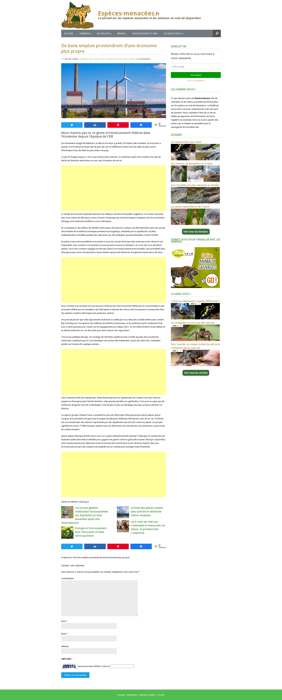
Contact (160, 695)
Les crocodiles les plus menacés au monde (195, 185)
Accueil (68, 33)
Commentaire (67, 578)
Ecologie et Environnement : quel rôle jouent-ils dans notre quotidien (91, 532)
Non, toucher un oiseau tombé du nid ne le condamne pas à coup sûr (195, 346)
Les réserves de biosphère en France (191, 163)
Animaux (85, 33)
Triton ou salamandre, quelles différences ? (195, 301)
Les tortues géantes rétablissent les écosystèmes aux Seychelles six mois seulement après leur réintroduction (84, 515)
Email (63, 634)
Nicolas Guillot (71, 59)
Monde (121, 33)
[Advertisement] (113, 188)
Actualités (103, 33)
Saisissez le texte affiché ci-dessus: (94, 666)
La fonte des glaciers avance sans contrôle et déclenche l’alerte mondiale (147, 511)
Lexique (121, 695)
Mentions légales (148, 695)
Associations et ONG (144, 33)
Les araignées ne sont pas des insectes (193, 322)
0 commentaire (143, 59)
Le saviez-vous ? (173, 33)
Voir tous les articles (196, 372)
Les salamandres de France (186, 142)
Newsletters (132, 695)
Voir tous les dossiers (196, 231)
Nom (63, 621)
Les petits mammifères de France (190, 206)
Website (65, 646)
